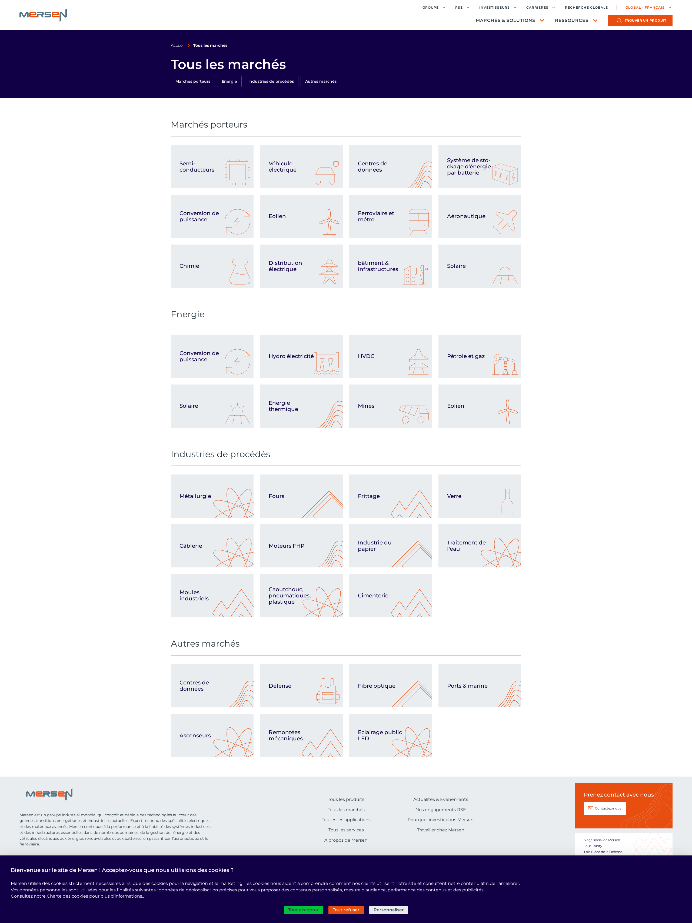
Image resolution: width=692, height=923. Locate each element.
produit (645, 20)
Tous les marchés (346, 809)
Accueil (178, 45)
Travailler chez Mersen (440, 829)
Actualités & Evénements (440, 799)
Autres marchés (321, 81)
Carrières (537, 7)
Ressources (571, 20)
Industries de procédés (271, 81)
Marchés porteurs (192, 81)
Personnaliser (389, 909)
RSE (459, 7)
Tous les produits (346, 799)
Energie (229, 81)
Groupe (430, 7)
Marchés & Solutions (505, 20)
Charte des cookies (67, 896)
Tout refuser (346, 909)
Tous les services (346, 829)
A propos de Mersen (346, 840)
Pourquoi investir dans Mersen (441, 819)
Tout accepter (303, 909)
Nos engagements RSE (440, 809)
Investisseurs (494, 7)
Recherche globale (586, 7)
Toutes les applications (346, 819)
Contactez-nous (608, 808)
